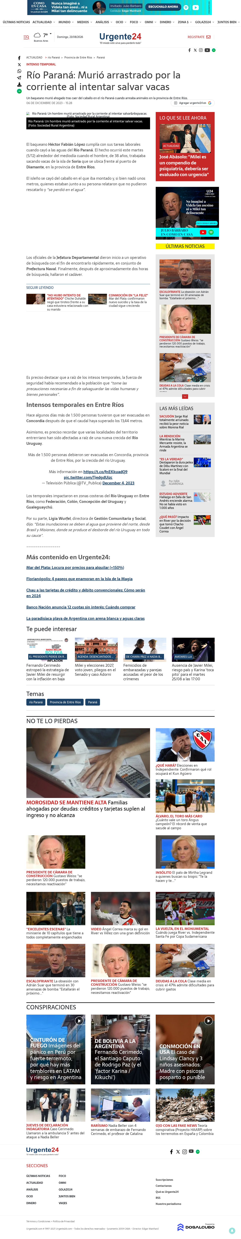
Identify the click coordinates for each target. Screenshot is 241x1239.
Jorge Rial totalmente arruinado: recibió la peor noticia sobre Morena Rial (174, 422)
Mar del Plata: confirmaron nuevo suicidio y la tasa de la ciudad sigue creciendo (128, 302)
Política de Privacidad (64, 1221)
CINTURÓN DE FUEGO (47, 1043)
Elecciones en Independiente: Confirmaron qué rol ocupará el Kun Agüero (183, 769)
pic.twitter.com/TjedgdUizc (88, 477)
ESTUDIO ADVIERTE (173, 493)
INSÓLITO (164, 872)
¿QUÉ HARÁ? (166, 765)
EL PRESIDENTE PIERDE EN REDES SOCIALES (55, 657)
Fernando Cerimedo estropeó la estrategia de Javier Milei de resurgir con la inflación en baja (47, 672)
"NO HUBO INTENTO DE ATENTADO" (64, 297)
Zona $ (183, 22)
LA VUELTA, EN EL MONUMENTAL (182, 928)
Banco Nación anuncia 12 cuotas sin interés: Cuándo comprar (80, 607)
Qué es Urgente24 (167, 1192)
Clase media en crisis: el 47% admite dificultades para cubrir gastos (185, 985)
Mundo (65, 22)
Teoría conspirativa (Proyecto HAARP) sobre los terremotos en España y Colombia (185, 1129)
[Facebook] (19, 58)
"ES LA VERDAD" (171, 459)
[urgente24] (42, 1154)
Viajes (63, 1203)
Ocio (120, 22)
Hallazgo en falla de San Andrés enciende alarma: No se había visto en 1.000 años (176, 502)
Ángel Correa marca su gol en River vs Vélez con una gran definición (120, 931)
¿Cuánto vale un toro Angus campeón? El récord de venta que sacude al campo (181, 824)
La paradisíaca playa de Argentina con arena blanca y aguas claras (85, 618)
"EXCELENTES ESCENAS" (46, 929)
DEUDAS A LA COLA (172, 981)
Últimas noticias (16, 22)
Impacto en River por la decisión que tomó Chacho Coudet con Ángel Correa (175, 524)
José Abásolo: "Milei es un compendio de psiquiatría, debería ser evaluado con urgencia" (184, 165)
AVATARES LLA (183, 657)
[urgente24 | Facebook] (189, 50)
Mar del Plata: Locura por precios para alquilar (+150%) (75, 568)
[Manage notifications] (232, 1231)
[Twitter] (19, 64)
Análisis (103, 22)
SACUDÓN (167, 416)
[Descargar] (19, 84)
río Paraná (36, 702)
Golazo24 (203, 22)
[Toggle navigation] (28, 37)
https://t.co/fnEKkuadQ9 (105, 472)
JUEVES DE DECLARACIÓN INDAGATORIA (47, 1127)
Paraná (92, 702)
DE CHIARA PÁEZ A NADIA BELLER (146, 657)
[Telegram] (19, 78)
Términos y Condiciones (38, 1221)
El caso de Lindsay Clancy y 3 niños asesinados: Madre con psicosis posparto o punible (182, 1065)
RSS (158, 1198)
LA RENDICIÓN (169, 436)
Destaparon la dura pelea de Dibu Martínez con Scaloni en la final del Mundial (176, 468)
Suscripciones (164, 1180)
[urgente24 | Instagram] (201, 50)
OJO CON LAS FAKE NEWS (177, 1125)
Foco (134, 22)
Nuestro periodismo (168, 1204)
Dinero (166, 22)
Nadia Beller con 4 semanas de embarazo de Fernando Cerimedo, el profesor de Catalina (118, 1129)
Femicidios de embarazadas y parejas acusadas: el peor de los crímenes (143, 672)
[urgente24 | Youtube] (207, 50)
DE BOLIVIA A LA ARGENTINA (115, 1044)
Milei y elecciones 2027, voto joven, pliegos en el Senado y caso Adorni (95, 669)
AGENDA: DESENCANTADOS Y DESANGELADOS (105, 657)
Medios (83, 22)
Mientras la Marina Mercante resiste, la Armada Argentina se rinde (173, 445)
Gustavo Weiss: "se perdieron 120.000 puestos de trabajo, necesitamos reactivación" (55, 880)
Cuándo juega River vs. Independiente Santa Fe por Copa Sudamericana (185, 934)
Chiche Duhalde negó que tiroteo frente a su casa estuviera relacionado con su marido (67, 304)
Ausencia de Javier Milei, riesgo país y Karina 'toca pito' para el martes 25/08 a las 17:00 (193, 672)
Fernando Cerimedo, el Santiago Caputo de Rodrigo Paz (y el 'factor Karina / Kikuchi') (119, 1065)
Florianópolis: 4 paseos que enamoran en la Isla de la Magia (79, 579)
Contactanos (164, 1186)
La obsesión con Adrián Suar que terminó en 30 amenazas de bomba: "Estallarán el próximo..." (53, 987)
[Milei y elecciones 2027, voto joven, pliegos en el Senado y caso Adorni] (96, 660)
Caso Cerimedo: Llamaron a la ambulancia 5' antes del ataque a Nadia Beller (55, 1133)
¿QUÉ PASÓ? (168, 516)
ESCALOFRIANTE (40, 981)
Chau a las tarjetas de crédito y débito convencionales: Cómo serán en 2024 (85, 593)
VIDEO (96, 929)
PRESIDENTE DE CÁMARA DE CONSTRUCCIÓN (49, 874)
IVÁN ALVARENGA (176, 482)
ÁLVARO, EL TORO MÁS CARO (179, 816)
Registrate (196, 37)
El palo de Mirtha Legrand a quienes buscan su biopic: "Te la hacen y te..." (184, 876)
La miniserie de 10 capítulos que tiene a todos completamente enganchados (54, 933)
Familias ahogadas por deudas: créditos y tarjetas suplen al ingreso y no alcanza (85, 808)
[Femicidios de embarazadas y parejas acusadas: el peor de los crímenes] (144, 660)
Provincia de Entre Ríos (65, 702)
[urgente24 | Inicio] (210, 1209)
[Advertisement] (88, 221)
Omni (149, 22)
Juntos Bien (227, 22)
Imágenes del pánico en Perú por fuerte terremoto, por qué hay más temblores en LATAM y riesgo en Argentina (56, 1061)
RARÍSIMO (99, 1125)
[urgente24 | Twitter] (195, 50)
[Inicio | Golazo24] (214, 50)
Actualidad (43, 22)
